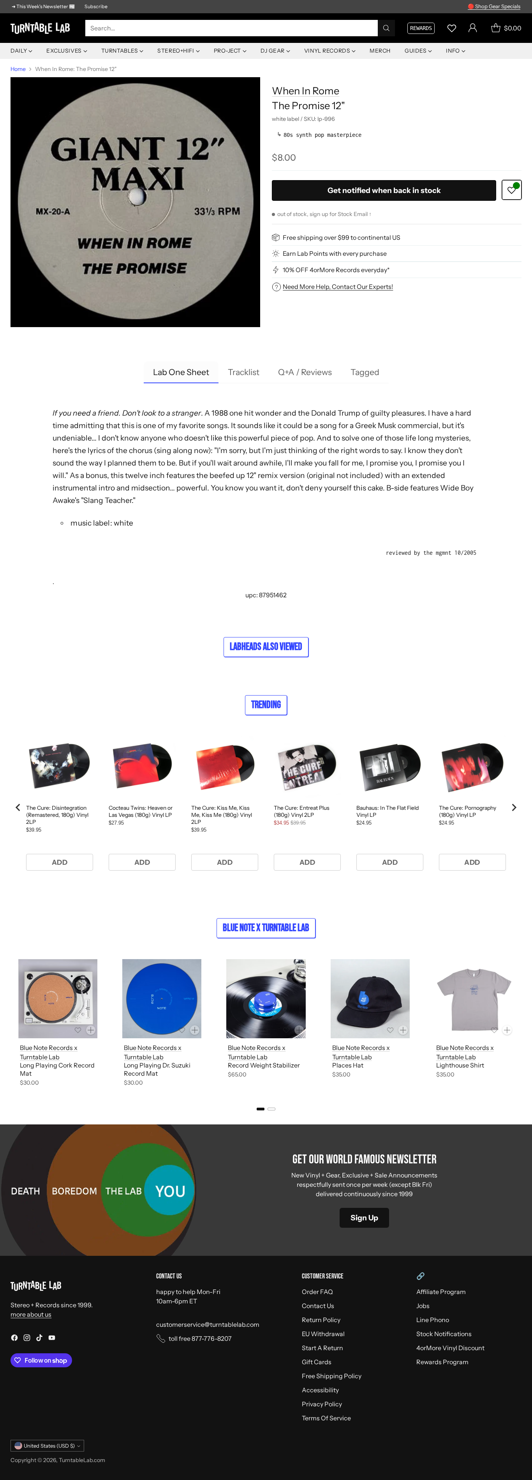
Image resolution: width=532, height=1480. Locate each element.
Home (18, 69)
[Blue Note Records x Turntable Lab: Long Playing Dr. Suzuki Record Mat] (161, 998)
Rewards (421, 28)
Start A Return (322, 1348)
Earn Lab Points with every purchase (335, 253)
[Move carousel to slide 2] (271, 1109)
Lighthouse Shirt (460, 1065)
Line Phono (432, 1320)
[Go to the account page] (472, 28)
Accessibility (320, 1390)
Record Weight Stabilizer (264, 1065)
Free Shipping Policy (331, 1376)
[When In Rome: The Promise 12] (135, 202)
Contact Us (318, 1306)
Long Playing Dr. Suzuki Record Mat (157, 1069)
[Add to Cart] (90, 1030)
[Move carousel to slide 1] (260, 1109)
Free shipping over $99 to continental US (341, 237)
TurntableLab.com (82, 1460)
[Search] (386, 28)
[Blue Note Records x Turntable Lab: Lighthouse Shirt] (474, 998)
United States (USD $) (49, 1446)
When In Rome (305, 91)
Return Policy (321, 1320)
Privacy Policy (322, 1404)
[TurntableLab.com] (42, 28)
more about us (31, 1314)
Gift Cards (316, 1362)
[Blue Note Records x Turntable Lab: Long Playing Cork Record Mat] (57, 998)
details (510, 6)
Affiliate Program (441, 1292)
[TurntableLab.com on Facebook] (14, 1339)
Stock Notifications (444, 1334)
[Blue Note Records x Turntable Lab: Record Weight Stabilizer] (265, 998)
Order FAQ (317, 1292)
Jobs (423, 1306)
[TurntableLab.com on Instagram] (27, 1339)
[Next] (519, 1024)
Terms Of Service (326, 1418)
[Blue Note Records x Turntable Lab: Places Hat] (370, 998)
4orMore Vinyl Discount (450, 1348)
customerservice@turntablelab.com (207, 1324)
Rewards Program (442, 1362)
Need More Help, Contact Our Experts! (338, 286)
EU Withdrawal (323, 1334)
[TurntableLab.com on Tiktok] (39, 1339)
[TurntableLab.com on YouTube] (51, 1339)
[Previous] (12, 1024)
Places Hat (347, 1065)
